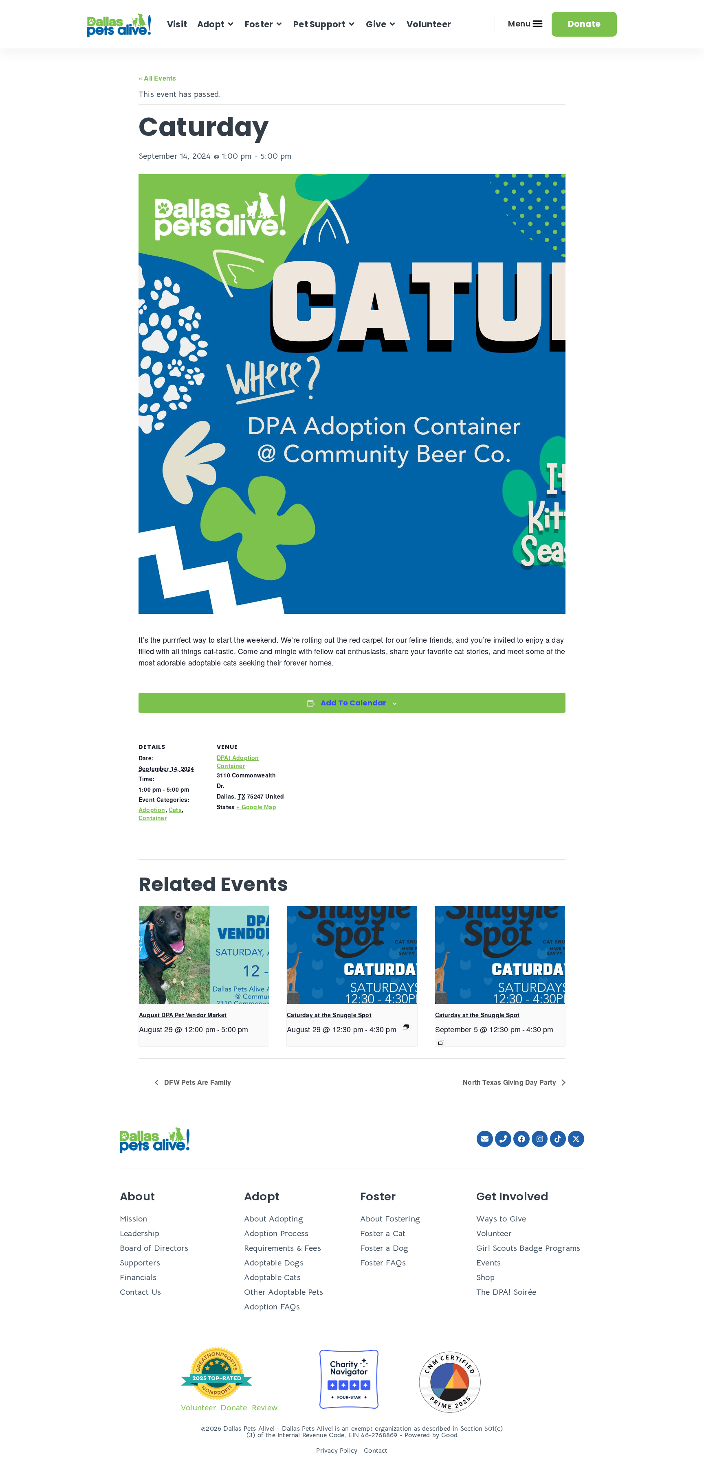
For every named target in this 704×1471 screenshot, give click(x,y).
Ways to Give (501, 1219)
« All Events (157, 78)
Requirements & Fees (282, 1248)
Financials (138, 1277)
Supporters (140, 1263)
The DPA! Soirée (506, 1292)
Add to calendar (353, 703)
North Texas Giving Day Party (510, 1082)
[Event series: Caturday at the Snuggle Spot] (406, 1026)
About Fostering (390, 1219)
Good (449, 1435)
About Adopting (273, 1219)
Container (153, 818)
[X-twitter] (576, 1139)
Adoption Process (276, 1233)
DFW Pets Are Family (197, 1082)
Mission (133, 1219)
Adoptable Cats (272, 1277)
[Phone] (503, 1139)
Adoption (152, 810)
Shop (485, 1277)
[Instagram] (540, 1139)
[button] (216, 24)
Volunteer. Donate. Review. (230, 1408)
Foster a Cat (382, 1233)
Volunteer (494, 1233)
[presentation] (204, 955)
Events (488, 1263)
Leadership (139, 1233)
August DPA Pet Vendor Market (183, 1015)
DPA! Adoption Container (238, 761)
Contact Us (140, 1292)
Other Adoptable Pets (283, 1292)
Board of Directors (154, 1248)
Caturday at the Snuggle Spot (329, 1015)
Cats (175, 810)
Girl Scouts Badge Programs (528, 1248)
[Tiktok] (558, 1139)
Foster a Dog (384, 1248)
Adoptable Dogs (274, 1263)
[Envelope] (485, 1139)
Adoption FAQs (272, 1307)
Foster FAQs (383, 1263)
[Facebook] (521, 1139)
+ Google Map (256, 807)
